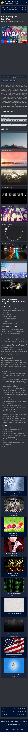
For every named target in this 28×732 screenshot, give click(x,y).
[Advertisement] (14, 60)
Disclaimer (4, 721)
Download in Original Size (8, 80)
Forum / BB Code (6, 123)
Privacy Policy (14, 721)
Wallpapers (3, 21)
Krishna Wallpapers (14, 724)
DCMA (24, 42)
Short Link (4, 114)
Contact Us (24, 721)
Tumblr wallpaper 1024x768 (15, 21)
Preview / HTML (5, 118)
